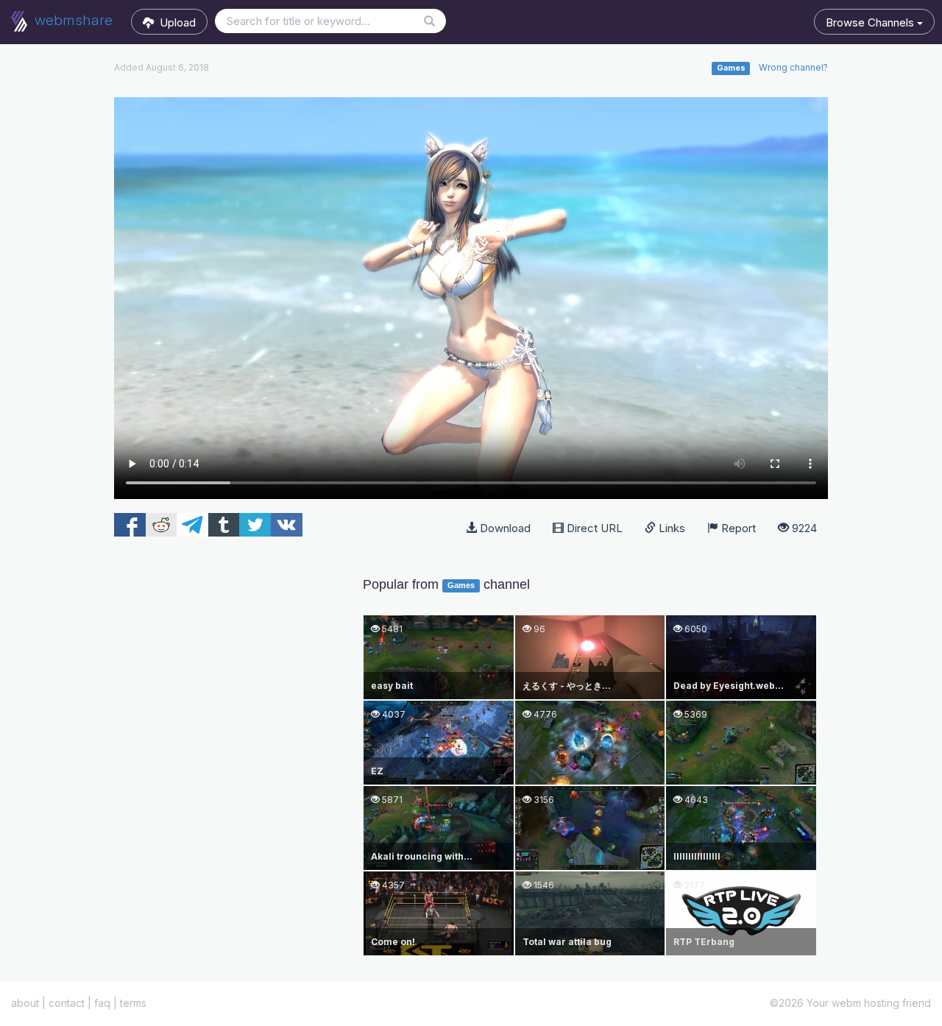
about (25, 1003)
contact (67, 1003)
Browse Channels (871, 22)
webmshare (72, 20)
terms (133, 1003)
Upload (175, 22)
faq (102, 1003)
